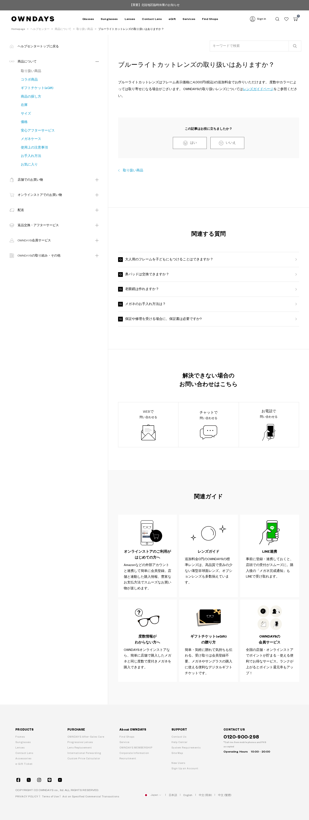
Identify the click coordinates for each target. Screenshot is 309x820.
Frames (20, 737)
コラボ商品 (29, 79)
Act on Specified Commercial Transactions (90, 796)
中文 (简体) (205, 795)
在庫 (24, 105)
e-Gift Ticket (24, 764)
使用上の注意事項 (34, 147)
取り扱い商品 (133, 170)
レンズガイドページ (258, 89)
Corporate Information (134, 753)
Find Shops (210, 19)
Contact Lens (152, 19)
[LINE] (49, 780)
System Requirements (186, 747)
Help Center (179, 742)
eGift (172, 19)
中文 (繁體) (224, 795)
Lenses (20, 747)
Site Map (177, 753)
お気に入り (29, 164)
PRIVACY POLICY (26, 796)
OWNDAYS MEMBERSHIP (135, 747)
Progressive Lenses (80, 742)
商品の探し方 (31, 96)
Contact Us (178, 737)
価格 (24, 122)
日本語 (173, 795)
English (188, 795)
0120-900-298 (241, 737)
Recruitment (127, 758)
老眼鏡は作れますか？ (142, 289)
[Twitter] (29, 780)
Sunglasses (23, 742)
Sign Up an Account (184, 768)
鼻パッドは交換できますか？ (147, 274)
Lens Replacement (79, 747)
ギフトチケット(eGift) (37, 88)
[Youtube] (60, 780)
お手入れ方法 (31, 156)
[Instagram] (39, 780)
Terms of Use (50, 796)
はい (193, 142)
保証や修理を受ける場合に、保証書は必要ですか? (163, 319)
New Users (178, 763)
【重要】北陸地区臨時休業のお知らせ (155, 5)
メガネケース (31, 139)
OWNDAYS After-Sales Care (85, 737)
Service (124, 742)
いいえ (231, 142)
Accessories (23, 758)
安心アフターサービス (38, 130)
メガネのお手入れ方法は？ (145, 304)
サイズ (26, 113)
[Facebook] (18, 780)
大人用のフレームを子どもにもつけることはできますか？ (169, 259)
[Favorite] (286, 19)
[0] (295, 19)
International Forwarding (84, 753)
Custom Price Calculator (83, 758)
